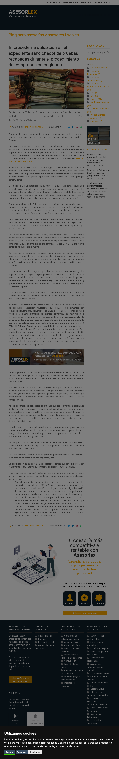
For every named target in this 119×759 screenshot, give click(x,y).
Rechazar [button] (21, 752)
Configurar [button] (34, 752)
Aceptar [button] (10, 752)
